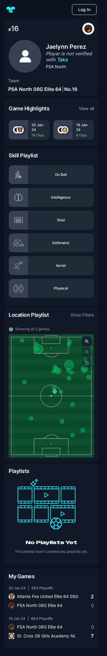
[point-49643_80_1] (61, 392)
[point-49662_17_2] (83, 430)
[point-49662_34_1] (36, 344)
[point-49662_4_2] (55, 391)
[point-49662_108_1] (71, 372)
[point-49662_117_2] (38, 349)
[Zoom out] (87, 352)
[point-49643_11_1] (22, 340)
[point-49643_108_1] (31, 418)
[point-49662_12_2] (69, 344)
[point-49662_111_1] (69, 341)
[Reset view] (87, 363)
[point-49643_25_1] (54, 388)
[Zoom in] (87, 341)
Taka (62, 60)
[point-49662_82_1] (69, 365)
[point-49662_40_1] (54, 371)
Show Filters (82, 314)
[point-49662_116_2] (84, 369)
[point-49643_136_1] (62, 421)
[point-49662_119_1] (24, 382)
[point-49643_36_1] (69, 378)
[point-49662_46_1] (55, 367)
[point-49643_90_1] (72, 404)
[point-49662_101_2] (88, 377)
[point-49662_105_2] (72, 435)
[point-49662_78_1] (58, 371)
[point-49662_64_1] (68, 370)
